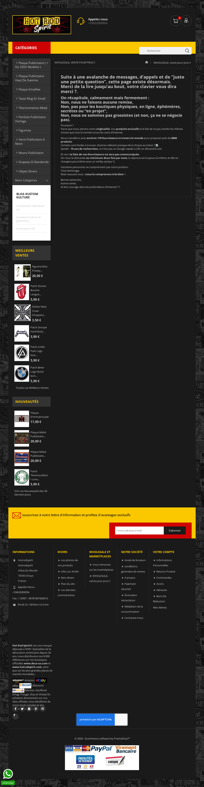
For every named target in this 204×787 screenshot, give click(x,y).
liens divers (67, 577)
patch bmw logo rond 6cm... (37, 372)
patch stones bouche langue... (38, 290)
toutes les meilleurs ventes (32, 388)
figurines (23, 130)
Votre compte (163, 552)
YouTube (29, 709)
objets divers (26, 171)
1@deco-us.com (39, 604)
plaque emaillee (27, 89)
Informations (23, 552)
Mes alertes (160, 607)
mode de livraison (135, 560)
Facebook (16, 709)
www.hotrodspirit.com (27, 667)
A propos (130, 577)
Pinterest (36, 709)
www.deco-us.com (36, 663)
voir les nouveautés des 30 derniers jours (30, 492)
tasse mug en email (30, 98)
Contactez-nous (134, 618)
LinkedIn (16, 717)
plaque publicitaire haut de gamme (29, 78)
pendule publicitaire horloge (30, 119)
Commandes (164, 577)
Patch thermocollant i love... (39, 475)
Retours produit (165, 571)
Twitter (22, 709)
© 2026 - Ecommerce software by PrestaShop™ (102, 738)
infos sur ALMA (70, 571)
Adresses (161, 590)
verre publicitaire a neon (30, 141)
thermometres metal (31, 108)
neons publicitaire (29, 153)
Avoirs (160, 584)
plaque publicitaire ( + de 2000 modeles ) (31, 65)
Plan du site (68, 584)
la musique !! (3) (25, 228)
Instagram (43, 709)
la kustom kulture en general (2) (28, 218)
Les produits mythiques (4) (30, 207)
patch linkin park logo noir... (37, 351)
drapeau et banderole (32, 162)
